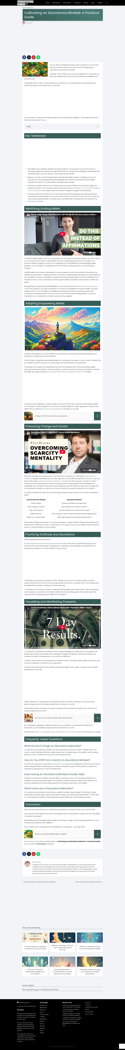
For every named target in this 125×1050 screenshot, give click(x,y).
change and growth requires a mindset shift (54, 481)
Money (86, 3)
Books (42, 1012)
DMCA (87, 1009)
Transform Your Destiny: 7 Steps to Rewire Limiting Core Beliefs (71, 1018)
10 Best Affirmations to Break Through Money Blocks (39, 882)
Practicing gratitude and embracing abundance (43, 543)
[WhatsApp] (38, 57)
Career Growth (44, 1014)
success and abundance (51, 409)
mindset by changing (61, 764)
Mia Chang (29, 23)
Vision (93, 3)
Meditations (43, 1019)
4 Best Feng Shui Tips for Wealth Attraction (88, 882)
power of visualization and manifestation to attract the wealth (58, 732)
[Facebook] (24, 57)
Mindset (42, 1021)
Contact (87, 1005)
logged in (37, 989)
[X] (29, 57)
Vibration (42, 1028)
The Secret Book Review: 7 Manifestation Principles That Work (71, 1023)
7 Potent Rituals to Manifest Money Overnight (70, 1010)
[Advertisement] (62, 39)
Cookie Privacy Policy (91, 1007)
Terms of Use (89, 1014)
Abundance (56, 3)
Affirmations (67, 3)
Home (47, 3)
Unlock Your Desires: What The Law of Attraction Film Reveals (71, 1006)
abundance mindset (35, 201)
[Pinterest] (34, 57)
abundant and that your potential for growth (66, 372)
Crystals (42, 1017)
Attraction (77, 3)
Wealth (100, 3)
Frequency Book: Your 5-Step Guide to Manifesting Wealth (71, 1014)
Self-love (42, 1026)
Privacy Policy (89, 1012)
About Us (88, 1002)
